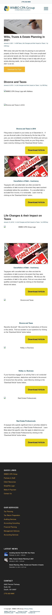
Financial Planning (10, 527)
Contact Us (8, 493)
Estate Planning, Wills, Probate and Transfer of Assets (26, 565)
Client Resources (10, 482)
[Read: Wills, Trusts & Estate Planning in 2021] (6, 560)
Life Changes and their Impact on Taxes (33, 43)
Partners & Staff (9, 478)
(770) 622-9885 (9, 593)
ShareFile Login (9, 486)
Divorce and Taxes (15, 82)
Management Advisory (12, 531)
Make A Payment (10, 489)
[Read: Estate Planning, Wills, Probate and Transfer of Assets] (6, 566)
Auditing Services (10, 519)
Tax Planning (8, 511)
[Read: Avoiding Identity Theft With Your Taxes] (6, 554)
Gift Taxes (19, 43)
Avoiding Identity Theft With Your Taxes (22, 553)
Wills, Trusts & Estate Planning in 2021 (24, 38)
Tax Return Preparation (12, 515)
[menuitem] (44, 8)
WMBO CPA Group (10, 474)
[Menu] (44, 8)
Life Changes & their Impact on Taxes (23, 217)
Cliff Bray (6, 46)
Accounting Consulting (12, 523)
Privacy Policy (28, 609)
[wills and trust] (23, 26)
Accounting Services (11, 535)
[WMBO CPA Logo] (21, 8)
